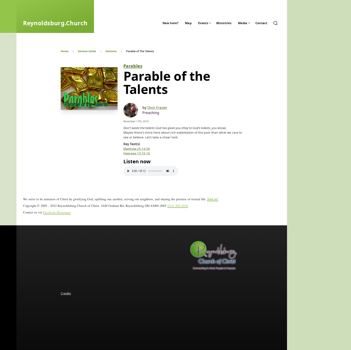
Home (64, 51)
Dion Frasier (157, 107)
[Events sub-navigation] (212, 23)
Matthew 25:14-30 (136, 149)
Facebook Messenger (57, 212)
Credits (66, 293)
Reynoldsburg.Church (55, 23)
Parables (132, 66)
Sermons (111, 51)
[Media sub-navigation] (251, 23)
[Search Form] (275, 23)
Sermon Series (87, 51)
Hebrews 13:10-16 (136, 153)
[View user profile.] (130, 110)
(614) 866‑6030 (177, 205)
